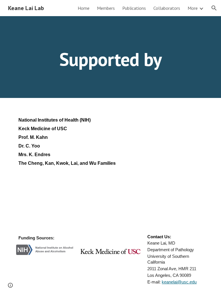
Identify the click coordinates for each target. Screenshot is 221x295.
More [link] (193, 8)
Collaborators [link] (166, 8)
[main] (110, 56)
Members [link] (106, 8)
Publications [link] (134, 8)
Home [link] (83, 8)
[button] (214, 8)
